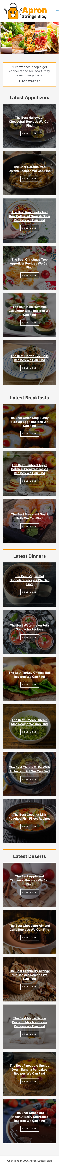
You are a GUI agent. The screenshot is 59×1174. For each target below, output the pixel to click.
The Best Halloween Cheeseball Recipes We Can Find (29, 121)
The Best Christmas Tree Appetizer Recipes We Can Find (29, 263)
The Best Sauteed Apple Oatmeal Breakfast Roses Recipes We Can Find (29, 469)
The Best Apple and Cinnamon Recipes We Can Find (29, 880)
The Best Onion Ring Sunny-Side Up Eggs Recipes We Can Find (29, 422)
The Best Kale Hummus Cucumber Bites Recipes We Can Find (29, 311)
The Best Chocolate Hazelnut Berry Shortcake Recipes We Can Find (29, 1117)
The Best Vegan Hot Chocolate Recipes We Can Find (29, 580)
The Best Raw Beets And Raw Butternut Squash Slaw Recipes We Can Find (29, 216)
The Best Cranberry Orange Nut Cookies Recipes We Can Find (29, 975)
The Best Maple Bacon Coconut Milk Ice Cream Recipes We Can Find (29, 1022)
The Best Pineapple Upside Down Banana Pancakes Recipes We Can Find (29, 1069)
